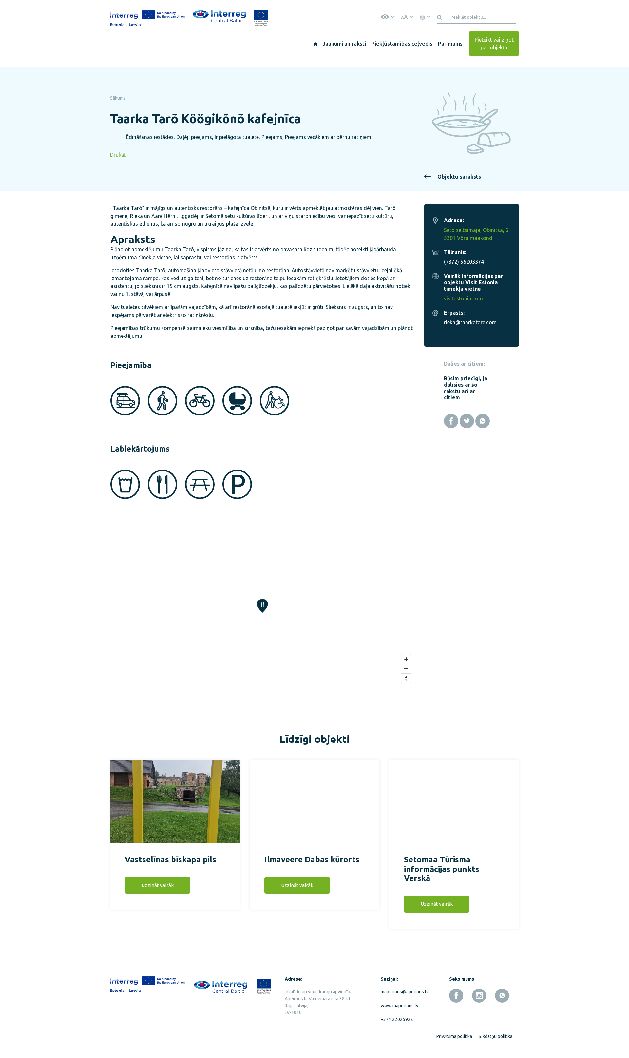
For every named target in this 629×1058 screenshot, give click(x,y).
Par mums (450, 43)
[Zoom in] (406, 659)
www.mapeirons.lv (399, 1005)
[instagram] (479, 996)
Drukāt (118, 155)
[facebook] (456, 996)
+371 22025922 (397, 1019)
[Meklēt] (441, 17)
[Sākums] (315, 43)
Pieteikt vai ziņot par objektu (494, 43)
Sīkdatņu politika (495, 1036)
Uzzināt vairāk (158, 885)
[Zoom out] (406, 668)
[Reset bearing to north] (406, 678)
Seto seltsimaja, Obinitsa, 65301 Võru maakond (476, 234)
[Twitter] (467, 421)
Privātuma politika (454, 1036)
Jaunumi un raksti (344, 43)
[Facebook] (451, 421)
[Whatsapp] (482, 421)
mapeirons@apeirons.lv (403, 991)
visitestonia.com (463, 298)
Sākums (118, 98)
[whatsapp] (502, 996)
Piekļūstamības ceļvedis (401, 43)
